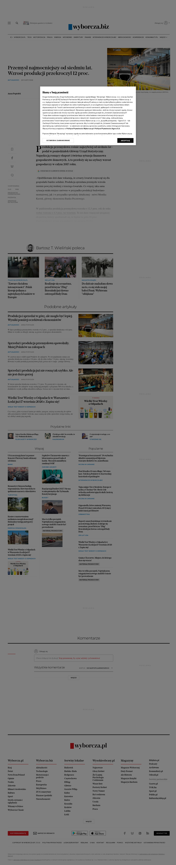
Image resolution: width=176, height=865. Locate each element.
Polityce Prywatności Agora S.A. (107, 129)
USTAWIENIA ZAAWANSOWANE (58, 140)
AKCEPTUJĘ (125, 141)
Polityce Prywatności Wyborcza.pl (80, 129)
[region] (88, 115)
